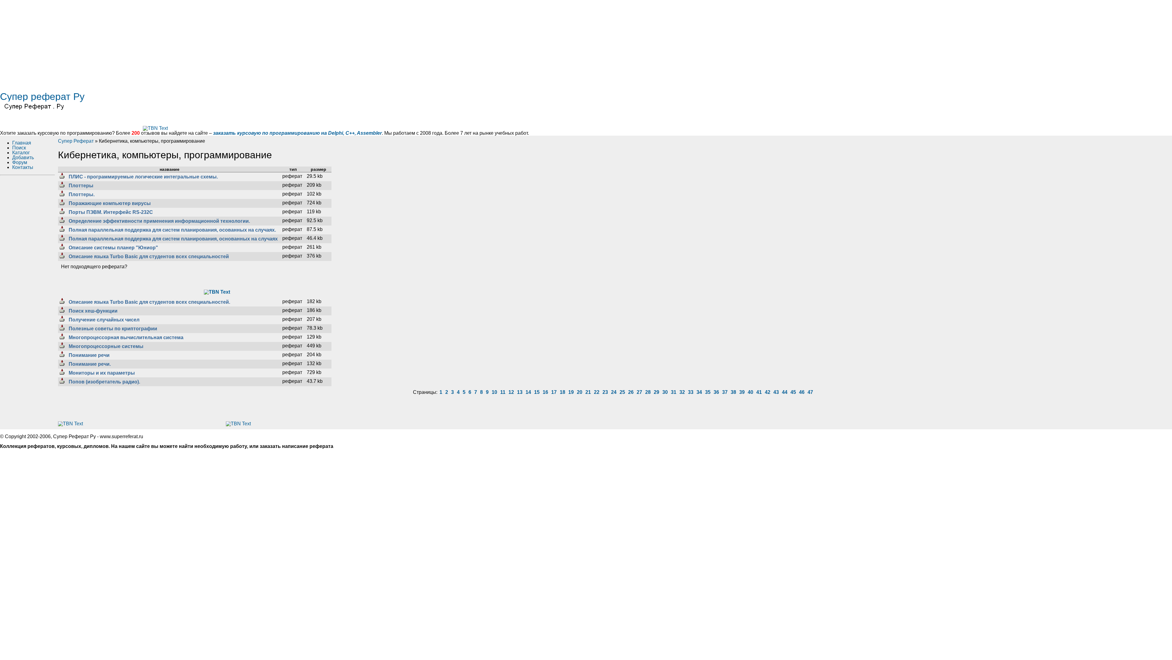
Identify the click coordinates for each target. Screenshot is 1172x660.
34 (699, 392)
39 (742, 392)
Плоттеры (80, 185)
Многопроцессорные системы (105, 346)
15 (537, 392)
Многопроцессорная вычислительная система (125, 337)
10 (494, 392)
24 (614, 392)
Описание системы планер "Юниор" (112, 247)
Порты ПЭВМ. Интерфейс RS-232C (110, 212)
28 (648, 392)
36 (716, 392)
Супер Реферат (76, 141)
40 (750, 392)
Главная (21, 142)
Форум (19, 162)
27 (639, 392)
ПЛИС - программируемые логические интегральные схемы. (142, 176)
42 (767, 392)
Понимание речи (88, 355)
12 (511, 392)
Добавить (23, 157)
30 (665, 392)
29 (656, 392)
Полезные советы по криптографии (112, 328)
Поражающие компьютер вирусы (109, 203)
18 (562, 392)
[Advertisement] (183, 43)
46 (802, 392)
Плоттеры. (81, 194)
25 (622, 392)
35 (708, 392)
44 (784, 392)
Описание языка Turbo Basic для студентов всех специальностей (148, 256)
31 (673, 392)
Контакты (22, 167)
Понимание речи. (89, 364)
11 (502, 392)
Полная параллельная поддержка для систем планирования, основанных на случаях (172, 238)
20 (579, 392)
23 (605, 392)
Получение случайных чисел (103, 319)
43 (776, 392)
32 (682, 392)
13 (520, 392)
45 (793, 392)
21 (588, 392)
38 (733, 392)
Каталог (21, 152)
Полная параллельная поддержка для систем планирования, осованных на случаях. (171, 230)
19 (571, 392)
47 (810, 392)
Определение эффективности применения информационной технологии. (158, 221)
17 (554, 392)
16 (545, 392)
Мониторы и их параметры (101, 373)
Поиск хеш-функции (92, 311)
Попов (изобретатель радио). (103, 381)
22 (596, 392)
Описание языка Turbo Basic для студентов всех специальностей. (148, 302)
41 (759, 392)
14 (528, 392)
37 (725, 392)
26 (631, 392)
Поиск (19, 147)
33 (690, 392)
